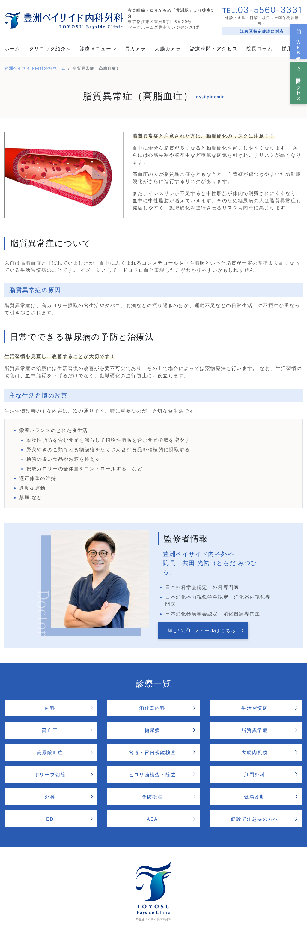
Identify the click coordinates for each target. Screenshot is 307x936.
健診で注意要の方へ (254, 819)
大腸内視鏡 (254, 752)
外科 (50, 797)
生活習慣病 (254, 708)
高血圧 (50, 730)
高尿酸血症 (50, 752)
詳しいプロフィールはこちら (202, 630)
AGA (152, 819)
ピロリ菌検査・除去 (152, 775)
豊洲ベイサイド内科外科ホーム (35, 68)
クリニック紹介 (47, 49)
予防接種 (152, 797)
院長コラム (259, 49)
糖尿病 (152, 730)
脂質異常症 (254, 730)
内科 (50, 708)
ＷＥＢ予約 (299, 45)
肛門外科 (254, 775)
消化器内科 (152, 708)
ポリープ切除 (50, 775)
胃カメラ (135, 49)
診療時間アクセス (299, 86)
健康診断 (254, 797)
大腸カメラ (168, 49)
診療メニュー (96, 49)
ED (50, 819)
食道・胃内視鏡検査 (152, 752)
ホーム (12, 49)
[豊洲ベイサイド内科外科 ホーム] (64, 19)
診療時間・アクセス (213, 49)
